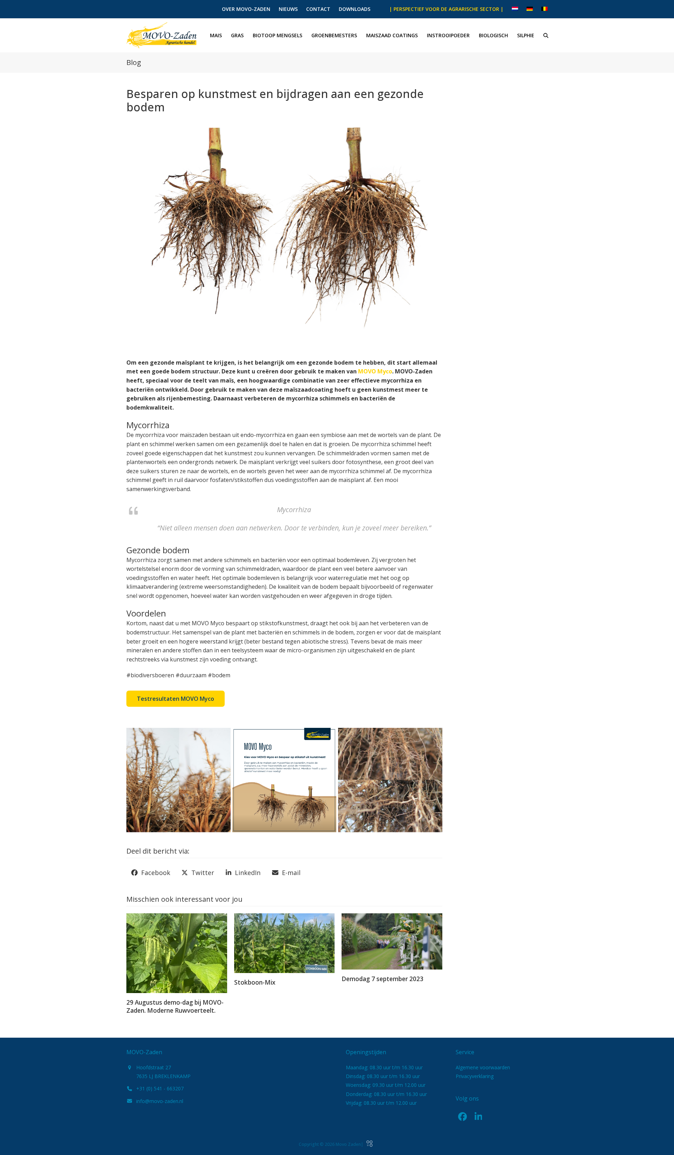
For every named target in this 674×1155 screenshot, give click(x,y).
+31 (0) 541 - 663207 (160, 1088)
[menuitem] (515, 9)
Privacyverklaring (475, 1076)
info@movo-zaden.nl (159, 1101)
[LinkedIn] (478, 1116)
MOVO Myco (375, 371)
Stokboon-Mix (254, 982)
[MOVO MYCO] (178, 780)
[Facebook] (463, 1116)
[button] (546, 35)
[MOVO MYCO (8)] (390, 780)
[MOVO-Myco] (284, 780)
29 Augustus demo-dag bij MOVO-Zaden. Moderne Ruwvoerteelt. (175, 1006)
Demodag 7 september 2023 (382, 979)
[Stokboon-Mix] (284, 942)
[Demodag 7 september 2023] (392, 941)
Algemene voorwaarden (483, 1067)
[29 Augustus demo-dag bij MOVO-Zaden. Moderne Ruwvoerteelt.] (176, 952)
